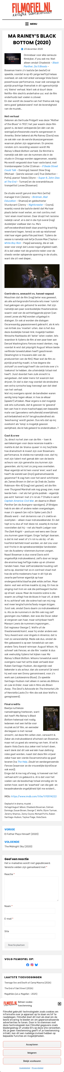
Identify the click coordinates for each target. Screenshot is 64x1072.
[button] (59, 1003)
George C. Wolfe (34, 810)
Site (6, 931)
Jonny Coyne (27, 814)
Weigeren (32, 1052)
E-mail (8, 918)
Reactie (9, 874)
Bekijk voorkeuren (32, 1061)
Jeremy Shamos (12, 814)
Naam (8, 906)
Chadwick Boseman (35, 807)
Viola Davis (41, 817)
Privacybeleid (37, 1068)
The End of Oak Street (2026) (18, 988)
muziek (27, 804)
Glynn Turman (50, 810)
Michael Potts (41, 814)
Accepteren (32, 1044)
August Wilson (19, 807)
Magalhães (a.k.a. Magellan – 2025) (20, 994)
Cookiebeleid (24, 1068)
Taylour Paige (28, 817)
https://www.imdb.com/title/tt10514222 (34, 796)
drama (20, 804)
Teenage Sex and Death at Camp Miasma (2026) (27, 982)
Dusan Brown (20, 810)
